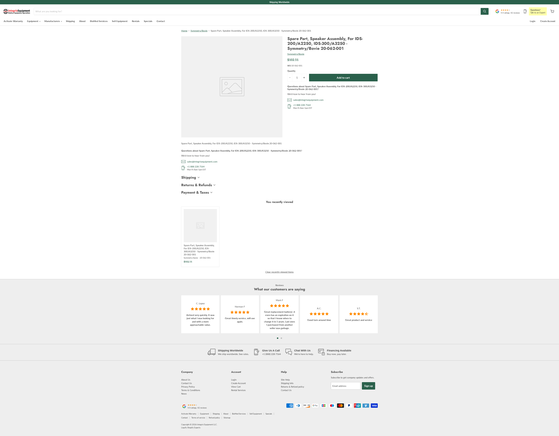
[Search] (485, 11)
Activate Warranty (13, 21)
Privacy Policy (188, 386)
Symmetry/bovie (191, 258)
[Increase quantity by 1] (304, 78)
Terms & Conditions (190, 390)
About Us (185, 379)
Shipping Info (287, 383)
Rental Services (238, 390)
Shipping (70, 21)
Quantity (291, 71)
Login (532, 21)
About (82, 21)
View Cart (236, 386)
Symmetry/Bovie (199, 30)
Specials (148, 21)
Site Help (285, 379)
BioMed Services (99, 21)
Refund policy (214, 417)
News (184, 393)
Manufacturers (52, 21)
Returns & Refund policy (292, 386)
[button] (277, 338)
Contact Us (186, 383)
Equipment (33, 21)
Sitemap (227, 417)
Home (184, 30)
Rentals (135, 21)
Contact (161, 21)
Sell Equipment (120, 21)
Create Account (547, 21)
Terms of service (198, 417)
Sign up (368, 385)
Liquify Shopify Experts (190, 427)
